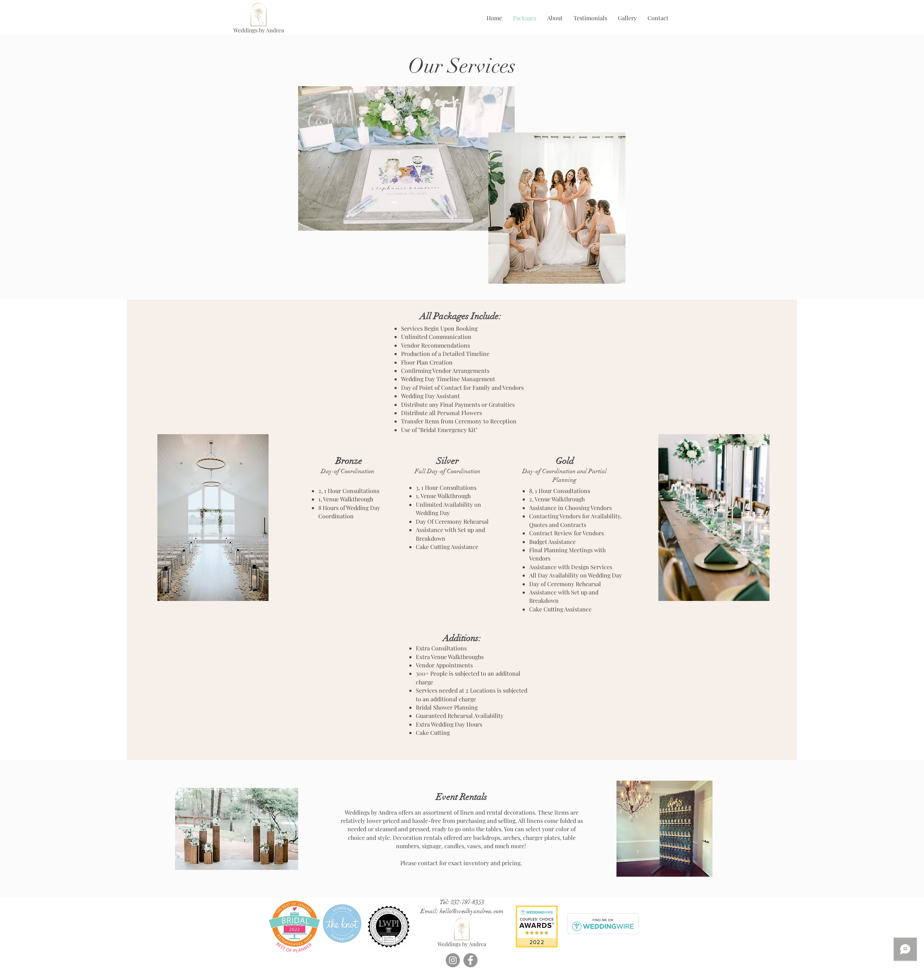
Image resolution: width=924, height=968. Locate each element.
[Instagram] (453, 960)
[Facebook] (470, 960)
